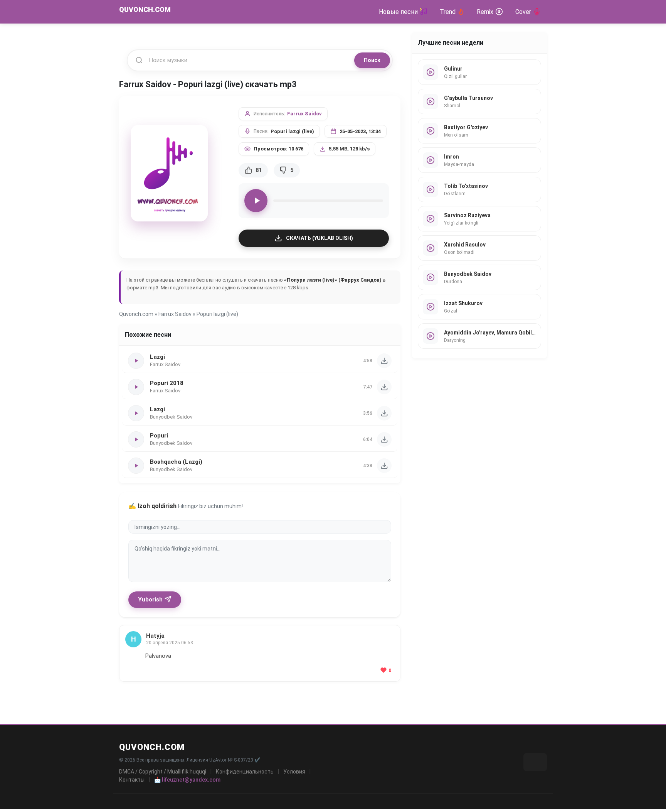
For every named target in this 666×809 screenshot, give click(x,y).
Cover (523, 11)
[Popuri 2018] (384, 387)
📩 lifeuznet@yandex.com (187, 780)
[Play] (255, 200)
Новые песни (398, 11)
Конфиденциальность (245, 771)
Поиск (372, 60)
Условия (294, 771)
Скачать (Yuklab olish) (319, 238)
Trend (448, 11)
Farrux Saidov (304, 114)
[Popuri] (384, 439)
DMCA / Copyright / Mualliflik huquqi (162, 771)
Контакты (132, 780)
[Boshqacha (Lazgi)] (384, 465)
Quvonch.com (136, 314)
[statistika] (535, 762)
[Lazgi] (384, 360)
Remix (485, 11)
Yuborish (150, 599)
